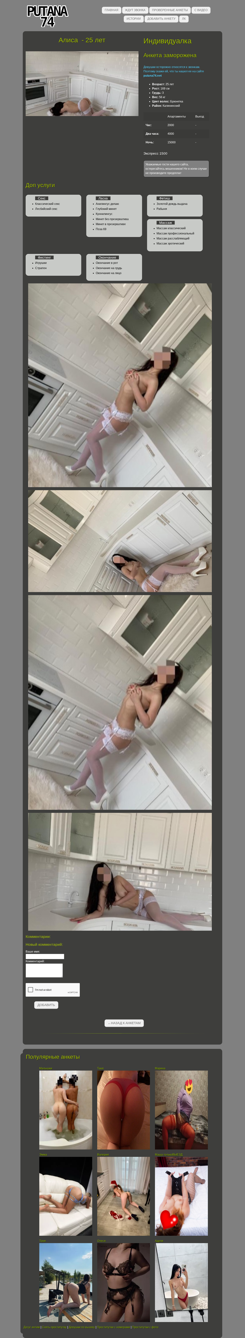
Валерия (103, 1154)
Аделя (159, 1240)
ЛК (184, 18)
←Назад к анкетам (124, 1023)
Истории (134, 18)
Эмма (43, 1154)
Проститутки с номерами (113, 1327)
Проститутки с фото (145, 1327)
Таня (100, 1068)
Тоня (42, 1240)
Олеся (101, 1240)
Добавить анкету (161, 18)
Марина (160, 1068)
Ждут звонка (135, 10)
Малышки (46, 1068)
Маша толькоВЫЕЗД (169, 1154)
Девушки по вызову (82, 1327)
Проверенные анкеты (170, 10)
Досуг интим (31, 1327)
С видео (201, 10)
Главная (111, 10)
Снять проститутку (54, 1327)
